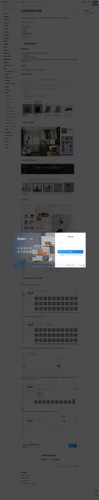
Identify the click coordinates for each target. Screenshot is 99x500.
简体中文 (81, 265)
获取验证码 (79, 246)
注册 (70, 251)
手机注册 (70, 236)
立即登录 (73, 265)
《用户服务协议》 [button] (68, 254)
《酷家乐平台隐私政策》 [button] (77, 254)
